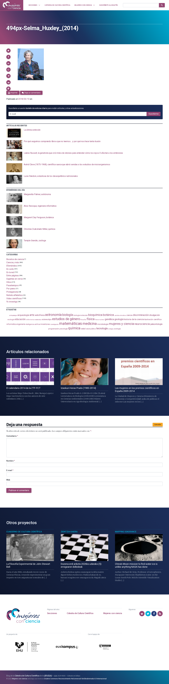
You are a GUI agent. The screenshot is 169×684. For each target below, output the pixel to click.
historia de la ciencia (134, 319)
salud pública (91, 329)
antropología (13, 315)
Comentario (12, 436)
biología (67, 315)
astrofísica (40, 315)
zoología (117, 329)
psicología (64, 329)
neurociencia (142, 323)
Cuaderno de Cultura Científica (24, 531)
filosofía (83, 319)
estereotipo (47, 319)
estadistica (37, 319)
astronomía (53, 315)
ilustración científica (152, 319)
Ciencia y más (12, 262)
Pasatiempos (12, 285)
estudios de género (66, 319)
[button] (8, 50)
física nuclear (99, 319)
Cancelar (157, 424)
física (91, 319)
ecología (11, 319)
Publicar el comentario (19, 490)
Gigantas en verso (14, 279)
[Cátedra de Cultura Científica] (28, 647)
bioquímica (95, 315)
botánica (108, 315)
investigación (54, 324)
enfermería (30, 319)
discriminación (141, 315)
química (74, 328)
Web (8, 480)
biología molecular (81, 315)
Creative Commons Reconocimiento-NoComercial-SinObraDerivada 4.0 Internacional (75, 679)
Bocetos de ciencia (15, 259)
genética (109, 319)
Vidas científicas (14, 298)
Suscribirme (154, 114)
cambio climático (120, 315)
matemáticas (70, 323)
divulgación (154, 315)
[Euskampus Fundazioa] (67, 647)
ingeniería (21, 324)
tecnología (102, 328)
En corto (10, 269)
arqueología (23, 315)
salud (83, 328)
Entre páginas (12, 275)
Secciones (52, 613)
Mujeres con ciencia (112, 613)
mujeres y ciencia (121, 324)
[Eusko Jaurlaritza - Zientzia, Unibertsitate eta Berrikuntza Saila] (105, 647)
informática (12, 324)
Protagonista (12, 292)
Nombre (10, 461)
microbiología (102, 324)
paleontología (156, 324)
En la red (10, 272)
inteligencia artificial (33, 324)
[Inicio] (11, 5)
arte (32, 315)
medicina (90, 324)
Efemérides (11, 265)
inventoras (45, 324)
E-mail (9, 470)
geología (118, 319)
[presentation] (84, 133)
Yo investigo (12, 301)
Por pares (10, 288)
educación (20, 319)
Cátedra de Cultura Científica (80, 613)
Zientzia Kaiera (69, 531)
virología (110, 329)
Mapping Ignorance (125, 531)
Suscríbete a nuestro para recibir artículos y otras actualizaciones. (46, 108)
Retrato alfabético (14, 295)
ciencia (129, 315)
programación (53, 329)
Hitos (8, 282)
